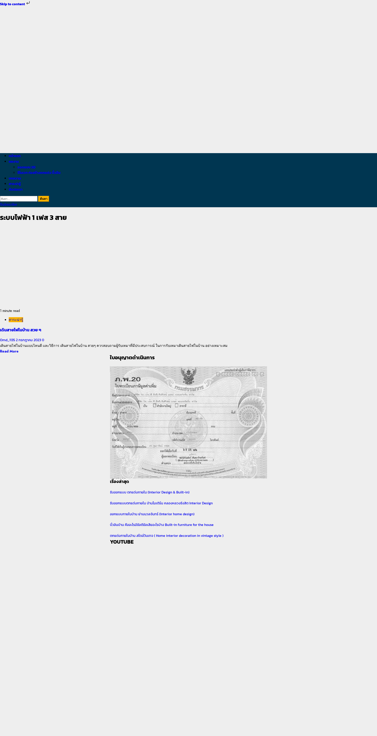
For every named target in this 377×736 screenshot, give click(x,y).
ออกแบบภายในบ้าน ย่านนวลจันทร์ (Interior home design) (152, 514)
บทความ (15, 178)
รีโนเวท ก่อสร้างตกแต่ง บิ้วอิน (38, 172)
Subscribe (8, 204)
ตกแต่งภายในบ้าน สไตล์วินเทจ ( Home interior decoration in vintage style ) (166, 535)
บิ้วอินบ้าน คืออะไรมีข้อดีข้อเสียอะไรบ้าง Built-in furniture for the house (162, 524)
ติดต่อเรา (15, 189)
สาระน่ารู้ (15, 183)
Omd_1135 (8, 339)
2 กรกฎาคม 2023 (29, 339)
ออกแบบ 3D (26, 167)
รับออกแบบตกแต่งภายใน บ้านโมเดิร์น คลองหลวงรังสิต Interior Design (161, 503)
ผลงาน (14, 161)
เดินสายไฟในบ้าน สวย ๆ (20, 330)
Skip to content (13, 4)
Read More (9, 351)
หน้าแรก (15, 155)
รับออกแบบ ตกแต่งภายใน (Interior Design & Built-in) (149, 492)
